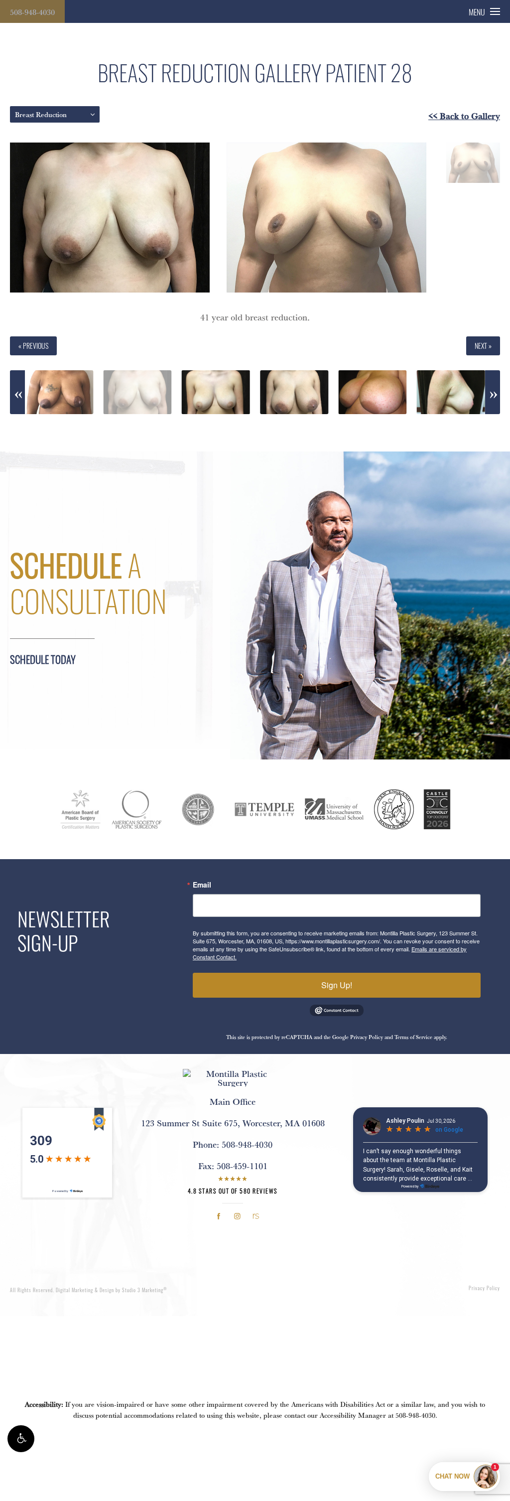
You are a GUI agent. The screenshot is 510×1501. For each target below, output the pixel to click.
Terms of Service (413, 1037)
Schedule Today (43, 659)
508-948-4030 (32, 12)
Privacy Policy (366, 1037)
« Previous (33, 345)
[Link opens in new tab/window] (219, 1216)
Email (202, 884)
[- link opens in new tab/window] (81, 809)
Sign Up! (336, 985)
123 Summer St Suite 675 (233, 1122)
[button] (20, 1438)
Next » (483, 345)
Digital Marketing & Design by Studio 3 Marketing (111, 1290)
